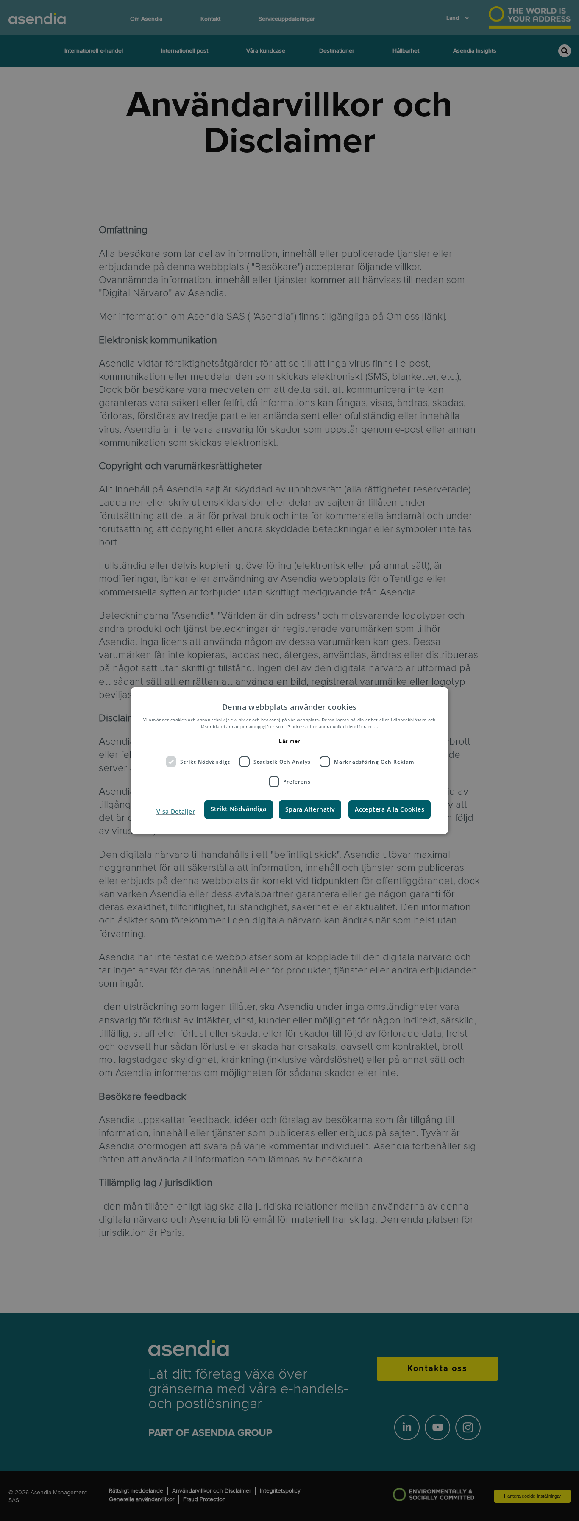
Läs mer (289, 741)
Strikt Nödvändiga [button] (239, 809)
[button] (174, 811)
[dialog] (289, 760)
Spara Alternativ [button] (310, 809)
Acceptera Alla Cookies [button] (389, 809)
